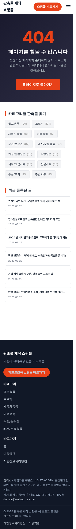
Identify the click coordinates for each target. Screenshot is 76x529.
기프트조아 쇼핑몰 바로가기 (26, 372)
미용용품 (45, 133)
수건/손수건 (18, 144)
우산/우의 (17, 174)
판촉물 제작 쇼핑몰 (12, 6)
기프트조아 (10, 516)
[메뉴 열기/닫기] (68, 7)
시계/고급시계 (20, 164)
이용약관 (9, 453)
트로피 (43, 123)
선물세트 (49, 164)
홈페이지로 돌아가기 (38, 85)
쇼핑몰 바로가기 (47, 6)
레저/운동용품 (50, 144)
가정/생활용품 (20, 154)
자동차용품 (18, 133)
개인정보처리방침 (15, 461)
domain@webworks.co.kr (19, 499)
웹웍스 (7, 480)
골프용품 (17, 123)
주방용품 (49, 154)
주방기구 (44, 174)
